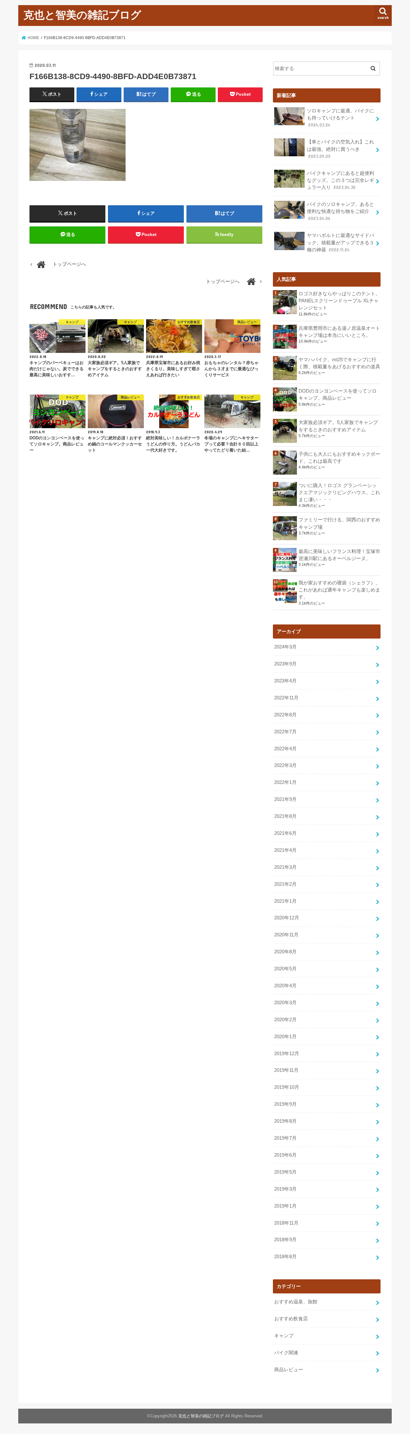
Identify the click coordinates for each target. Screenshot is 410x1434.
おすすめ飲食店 (291, 1318)
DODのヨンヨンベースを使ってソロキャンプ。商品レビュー (338, 394)
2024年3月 (285, 646)
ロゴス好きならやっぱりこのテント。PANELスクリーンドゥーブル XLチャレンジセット (339, 300)
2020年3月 (285, 1002)
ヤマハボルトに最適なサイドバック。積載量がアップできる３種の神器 (340, 242)
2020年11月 (286, 934)
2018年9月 (285, 1239)
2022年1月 (285, 782)
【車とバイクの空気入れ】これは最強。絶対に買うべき (340, 149)
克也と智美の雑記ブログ (82, 14)
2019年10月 (286, 1087)
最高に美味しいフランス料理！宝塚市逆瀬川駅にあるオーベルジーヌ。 (339, 555)
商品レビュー (288, 1369)
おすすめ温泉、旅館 (295, 1301)
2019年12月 (286, 1053)
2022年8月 (285, 714)
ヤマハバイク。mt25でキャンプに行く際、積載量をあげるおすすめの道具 (339, 363)
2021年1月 (285, 901)
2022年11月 (286, 697)
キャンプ (283, 1335)
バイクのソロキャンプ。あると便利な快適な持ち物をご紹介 (340, 211)
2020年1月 (285, 1036)
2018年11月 (286, 1223)
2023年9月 (285, 663)
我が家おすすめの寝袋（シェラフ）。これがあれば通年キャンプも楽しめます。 (339, 589)
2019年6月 (285, 1155)
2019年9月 (285, 1104)
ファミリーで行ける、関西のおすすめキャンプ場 (339, 523)
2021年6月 (285, 833)
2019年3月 (285, 1189)
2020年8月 (285, 951)
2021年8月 (285, 816)
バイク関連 (286, 1352)
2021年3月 (285, 867)
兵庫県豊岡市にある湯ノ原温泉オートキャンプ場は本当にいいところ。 (339, 332)
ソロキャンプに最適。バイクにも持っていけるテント (340, 117)
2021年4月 (285, 850)
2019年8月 (285, 1121)
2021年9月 (285, 799)
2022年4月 (285, 748)
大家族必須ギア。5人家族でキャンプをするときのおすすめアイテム (338, 426)
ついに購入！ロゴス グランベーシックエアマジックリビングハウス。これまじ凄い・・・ (339, 492)
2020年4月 (285, 985)
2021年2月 (285, 884)
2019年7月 (285, 1138)
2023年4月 (285, 680)
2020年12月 (286, 917)
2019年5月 (285, 1172)
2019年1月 (285, 1206)
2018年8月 (285, 1256)
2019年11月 (286, 1070)
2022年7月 (285, 731)
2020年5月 (285, 968)
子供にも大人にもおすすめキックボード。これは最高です (339, 458)
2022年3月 (285, 765)
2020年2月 (285, 1019)
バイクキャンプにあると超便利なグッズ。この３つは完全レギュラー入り (340, 180)
